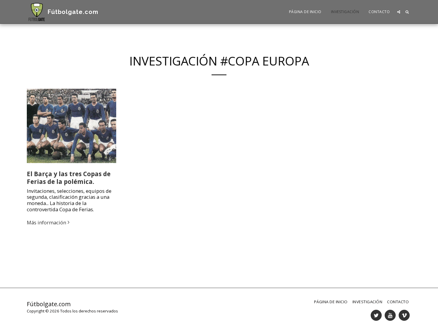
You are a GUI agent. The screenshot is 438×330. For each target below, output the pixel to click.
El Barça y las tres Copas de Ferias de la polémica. (69, 178)
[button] (399, 12)
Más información (46, 223)
